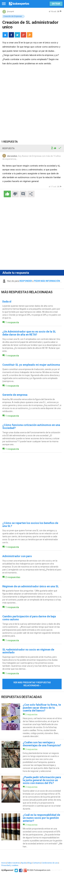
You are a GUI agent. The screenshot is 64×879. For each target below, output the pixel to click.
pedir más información (47, 281)
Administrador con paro (17, 556)
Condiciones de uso (50, 863)
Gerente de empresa (14, 394)
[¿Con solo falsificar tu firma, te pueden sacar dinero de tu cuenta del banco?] (32, 720)
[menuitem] (11, 35)
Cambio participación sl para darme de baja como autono (29, 618)
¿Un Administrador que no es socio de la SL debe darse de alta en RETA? (29, 333)
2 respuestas (12, 577)
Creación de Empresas (12, 16)
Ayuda (23, 863)
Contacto (36, 863)
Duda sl (6, 301)
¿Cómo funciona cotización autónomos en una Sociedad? (31, 426)
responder (25, 281)
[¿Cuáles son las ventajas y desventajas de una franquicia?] (32, 756)
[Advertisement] (32, 99)
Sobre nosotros (13, 863)
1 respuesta (12, 322)
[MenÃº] (3, 4)
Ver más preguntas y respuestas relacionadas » (32, 684)
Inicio (3, 863)
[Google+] (25, 870)
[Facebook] (20, 870)
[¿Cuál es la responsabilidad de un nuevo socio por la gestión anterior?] (32, 830)
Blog (29, 863)
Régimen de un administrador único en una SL (30, 586)
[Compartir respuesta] (31, 194)
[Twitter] (16, 870)
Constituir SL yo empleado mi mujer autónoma (31, 364)
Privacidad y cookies (9, 865)
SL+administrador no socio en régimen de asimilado (28, 651)
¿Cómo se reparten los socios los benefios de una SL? (30, 524)
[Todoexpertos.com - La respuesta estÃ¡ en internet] (19, 3)
